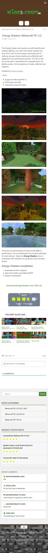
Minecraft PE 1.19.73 (13, 420)
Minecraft (7, 507)
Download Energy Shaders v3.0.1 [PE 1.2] (24, 285)
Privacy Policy (27, 546)
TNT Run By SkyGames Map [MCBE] (22, 328)
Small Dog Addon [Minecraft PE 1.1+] (37, 327)
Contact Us (16, 546)
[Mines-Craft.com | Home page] (24, 10)
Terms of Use (39, 546)
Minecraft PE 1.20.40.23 (14, 414)
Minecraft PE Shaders (11, 29)
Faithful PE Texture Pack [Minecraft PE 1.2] (23, 342)
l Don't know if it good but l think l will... (18, 498)
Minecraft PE (28, 29)
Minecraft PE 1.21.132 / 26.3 (16, 408)
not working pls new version (13, 516)
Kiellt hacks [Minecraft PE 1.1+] (8, 327)
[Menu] (45, 3)
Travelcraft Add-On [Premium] (15, 458)
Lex (5, 39)
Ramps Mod (35, 341)
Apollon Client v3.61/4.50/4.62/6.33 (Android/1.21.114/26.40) (17, 446)
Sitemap (7, 546)
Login (44, 356)
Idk (4, 479)
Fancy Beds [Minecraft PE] (6, 341)
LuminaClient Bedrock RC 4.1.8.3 (16, 436)
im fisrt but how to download (14, 488)
